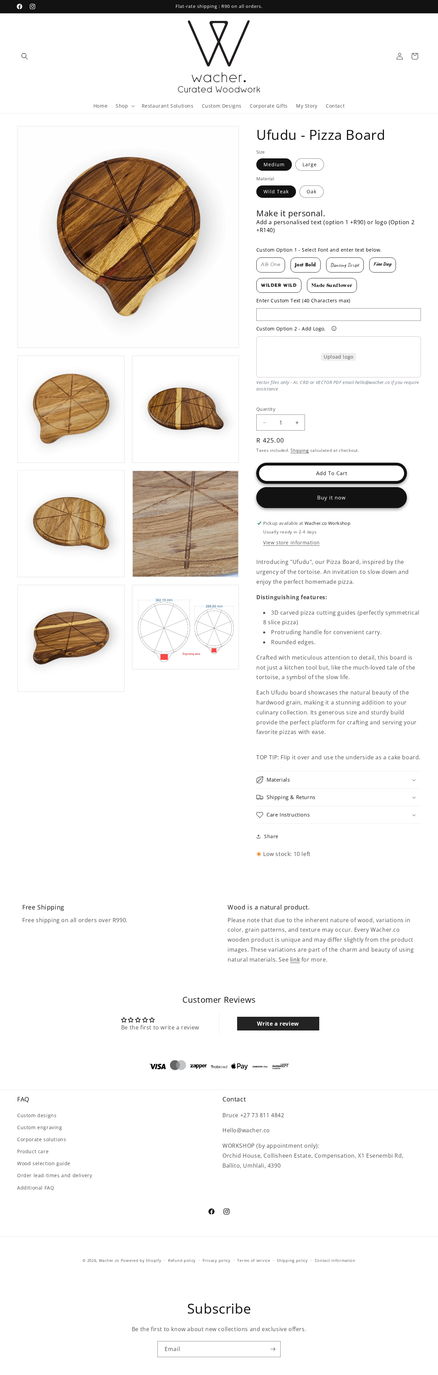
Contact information (335, 1260)
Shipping (300, 450)
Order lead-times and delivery (54, 1175)
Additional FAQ (35, 1187)
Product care (33, 1151)
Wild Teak (276, 191)
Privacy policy (217, 1260)
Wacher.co (109, 1260)
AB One (271, 264)
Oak (312, 191)
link (295, 959)
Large (309, 164)
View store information (291, 542)
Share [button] (271, 836)
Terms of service (253, 1260)
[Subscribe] (272, 1349)
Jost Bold (305, 264)
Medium (274, 164)
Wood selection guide (43, 1163)
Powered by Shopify (141, 1260)
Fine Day (382, 264)
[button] (24, 56)
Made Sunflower (331, 285)
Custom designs (36, 1115)
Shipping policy (292, 1260)
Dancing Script (345, 265)
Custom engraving (39, 1127)
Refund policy (182, 1260)
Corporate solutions (41, 1139)
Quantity (265, 409)
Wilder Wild (279, 285)
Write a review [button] (278, 1023)
